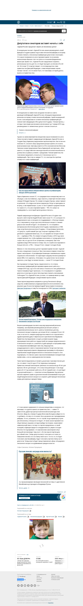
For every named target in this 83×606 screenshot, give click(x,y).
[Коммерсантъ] (18, 22)
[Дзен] (25, 585)
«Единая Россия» (21, 516)
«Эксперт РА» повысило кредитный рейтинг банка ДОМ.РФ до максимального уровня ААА (24, 563)
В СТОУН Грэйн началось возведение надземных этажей (44, 561)
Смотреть (21, 132)
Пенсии (60, 516)
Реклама (39, 579)
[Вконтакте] (22, 585)
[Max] (35, 585)
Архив (38, 576)
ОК (64, 31)
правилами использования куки (40, 31)
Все (27, 554)
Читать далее (23, 488)
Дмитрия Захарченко (24, 288)
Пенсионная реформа (36, 516)
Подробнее (50, 602)
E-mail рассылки (55, 579)
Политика (19, 35)
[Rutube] (31, 585)
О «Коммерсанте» (41, 574)
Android (53, 574)
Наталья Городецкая (22, 511)
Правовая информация (57, 578)
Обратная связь (55, 576)
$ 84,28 (21, 26)
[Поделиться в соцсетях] (64, 40)
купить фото (42, 109)
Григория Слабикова (58, 288)
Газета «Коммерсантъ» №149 (25, 505)
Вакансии (39, 581)
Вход (58, 22)
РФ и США (47, 26)
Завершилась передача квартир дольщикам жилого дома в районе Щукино (63, 562)
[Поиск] (61, 22)
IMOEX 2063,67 (38, 26)
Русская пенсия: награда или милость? (35, 451)
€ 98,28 (26, 26)
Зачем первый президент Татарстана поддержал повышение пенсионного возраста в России (40, 320)
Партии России (50, 516)
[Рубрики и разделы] (64, 22)
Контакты (39, 578)
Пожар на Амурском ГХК (57, 26)
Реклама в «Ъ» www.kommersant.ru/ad (41, 10)
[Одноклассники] (28, 585)
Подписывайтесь (24, 498)
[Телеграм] (18, 585)
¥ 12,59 (31, 26)
